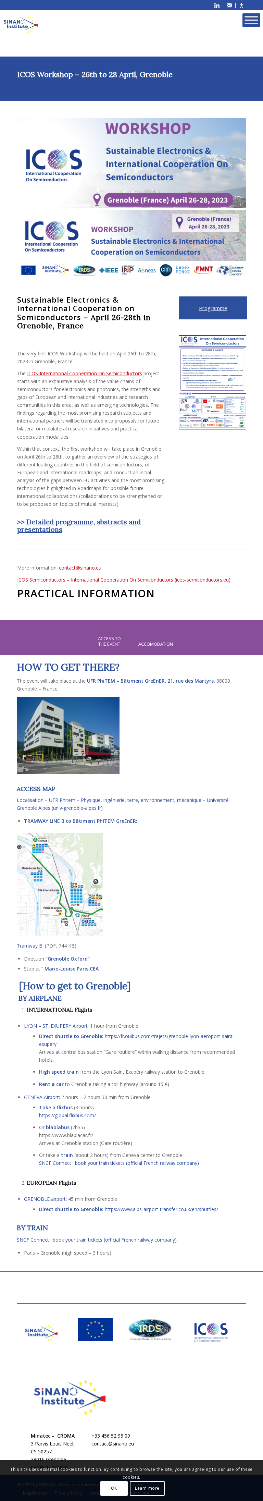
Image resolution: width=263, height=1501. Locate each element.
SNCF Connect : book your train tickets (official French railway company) (119, 1163)
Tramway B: (30, 945)
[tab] (109, 641)
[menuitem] (217, 5)
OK (114, 1488)
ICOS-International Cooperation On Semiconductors (84, 373)
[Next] (230, 383)
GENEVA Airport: (42, 1097)
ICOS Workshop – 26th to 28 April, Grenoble (95, 74)
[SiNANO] (20, 24)
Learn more (147, 1488)
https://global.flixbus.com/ (67, 1115)
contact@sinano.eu (80, 567)
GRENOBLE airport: (45, 1199)
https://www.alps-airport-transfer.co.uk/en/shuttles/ (161, 1209)
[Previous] (194, 383)
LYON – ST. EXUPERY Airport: (56, 1026)
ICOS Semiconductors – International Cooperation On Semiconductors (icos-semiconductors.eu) (123, 579)
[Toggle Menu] (251, 20)
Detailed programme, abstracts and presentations (79, 525)
